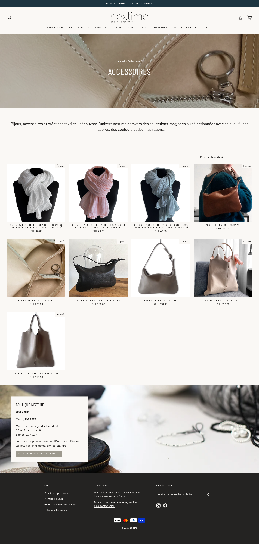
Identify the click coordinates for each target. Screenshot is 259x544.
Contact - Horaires (152, 27)
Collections (134, 61)
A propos (123, 27)
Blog (209, 27)
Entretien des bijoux (55, 509)
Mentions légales (53, 498)
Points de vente (185, 27)
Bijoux (74, 27)
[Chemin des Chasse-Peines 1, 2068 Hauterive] (129, 429)
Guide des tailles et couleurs (60, 504)
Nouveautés (55, 27)
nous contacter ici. (104, 505)
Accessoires (98, 27)
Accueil (121, 61)
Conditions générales (56, 493)
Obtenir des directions (39, 453)
